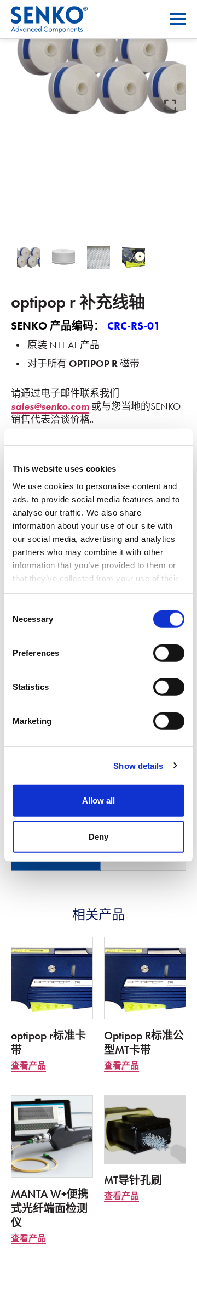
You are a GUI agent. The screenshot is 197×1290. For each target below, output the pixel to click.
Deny (98, 836)
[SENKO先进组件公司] (49, 13)
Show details (138, 765)
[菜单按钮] (178, 19)
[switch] (168, 653)
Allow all (98, 800)
